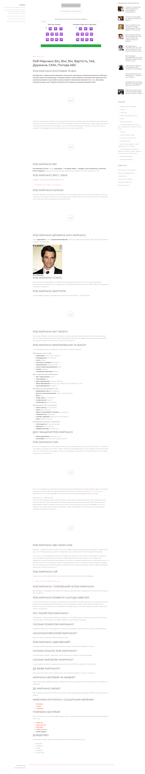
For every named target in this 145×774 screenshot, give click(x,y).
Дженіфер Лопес (88, 491)
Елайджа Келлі (122, 176)
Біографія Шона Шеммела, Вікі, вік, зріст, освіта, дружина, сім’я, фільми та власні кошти (133, 48)
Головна (22, 4)
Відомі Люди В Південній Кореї (15, 7)
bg (35, 764)
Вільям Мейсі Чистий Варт (128, 106)
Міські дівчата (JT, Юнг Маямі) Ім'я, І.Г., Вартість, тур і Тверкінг (133, 75)
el (42, 764)
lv (64, 764)
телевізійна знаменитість (16, 18)
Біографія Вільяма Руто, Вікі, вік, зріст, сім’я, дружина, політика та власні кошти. (129, 127)
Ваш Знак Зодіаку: (54, 24)
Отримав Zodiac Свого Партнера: (84, 24)
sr (84, 764)
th (93, 764)
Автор (122, 118)
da (45, 764)
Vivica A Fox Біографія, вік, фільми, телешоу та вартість (133, 18)
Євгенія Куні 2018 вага (124, 182)
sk (87, 764)
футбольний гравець (126, 156)
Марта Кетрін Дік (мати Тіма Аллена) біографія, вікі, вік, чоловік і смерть (133, 91)
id (49, 764)
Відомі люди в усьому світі (16, 16)
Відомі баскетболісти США (16, 21)
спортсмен (123, 112)
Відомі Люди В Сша (38, 56)
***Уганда (123, 132)
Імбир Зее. (91, 80)
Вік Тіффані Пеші (125, 141)
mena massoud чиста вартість (127, 170)
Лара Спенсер (41, 725)
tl (91, 764)
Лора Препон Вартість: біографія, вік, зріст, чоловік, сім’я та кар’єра (133, 67)
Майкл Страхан (41, 729)
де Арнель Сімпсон (124, 185)
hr (103, 764)
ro (80, 764)
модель (122, 109)
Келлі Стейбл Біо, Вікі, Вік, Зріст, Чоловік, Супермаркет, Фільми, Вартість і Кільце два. (133, 27)
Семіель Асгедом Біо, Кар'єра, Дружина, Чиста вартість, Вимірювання (132, 9)
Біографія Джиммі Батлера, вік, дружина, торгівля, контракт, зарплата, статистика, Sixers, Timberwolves (129, 151)
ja (112, 764)
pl (75, 764)
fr (99, 764)
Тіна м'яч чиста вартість (125, 179)
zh (59, 764)
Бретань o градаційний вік (126, 173)
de (68, 764)
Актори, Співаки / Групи (127, 135)
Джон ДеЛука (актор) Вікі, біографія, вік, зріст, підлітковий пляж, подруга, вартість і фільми (133, 38)
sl (89, 764)
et (110, 764)
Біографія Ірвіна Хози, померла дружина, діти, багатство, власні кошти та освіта (14, 11)
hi (101, 764)
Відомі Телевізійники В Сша (128, 115)
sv (108, 764)
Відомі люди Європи (126, 159)
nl (70, 764)
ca (56, 764)
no (73, 764)
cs (105, 764)
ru (82, 764)
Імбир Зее (39, 722)
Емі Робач (39, 727)
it (54, 764)
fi (97, 764)
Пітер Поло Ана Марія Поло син (47, 581)
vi (40, 764)
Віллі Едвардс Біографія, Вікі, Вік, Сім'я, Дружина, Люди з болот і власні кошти (133, 58)
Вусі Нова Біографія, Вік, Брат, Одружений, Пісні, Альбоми (128, 145)
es (52, 764)
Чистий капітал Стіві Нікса (128, 138)
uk (33, 764)
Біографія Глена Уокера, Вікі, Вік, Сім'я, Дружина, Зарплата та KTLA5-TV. (133, 83)
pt (78, 764)
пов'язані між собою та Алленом (48, 185)
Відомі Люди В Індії (126, 121)
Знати (70, 45)
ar (30, 764)
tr (95, 764)
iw (47, 764)
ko (62, 764)
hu (38, 764)
